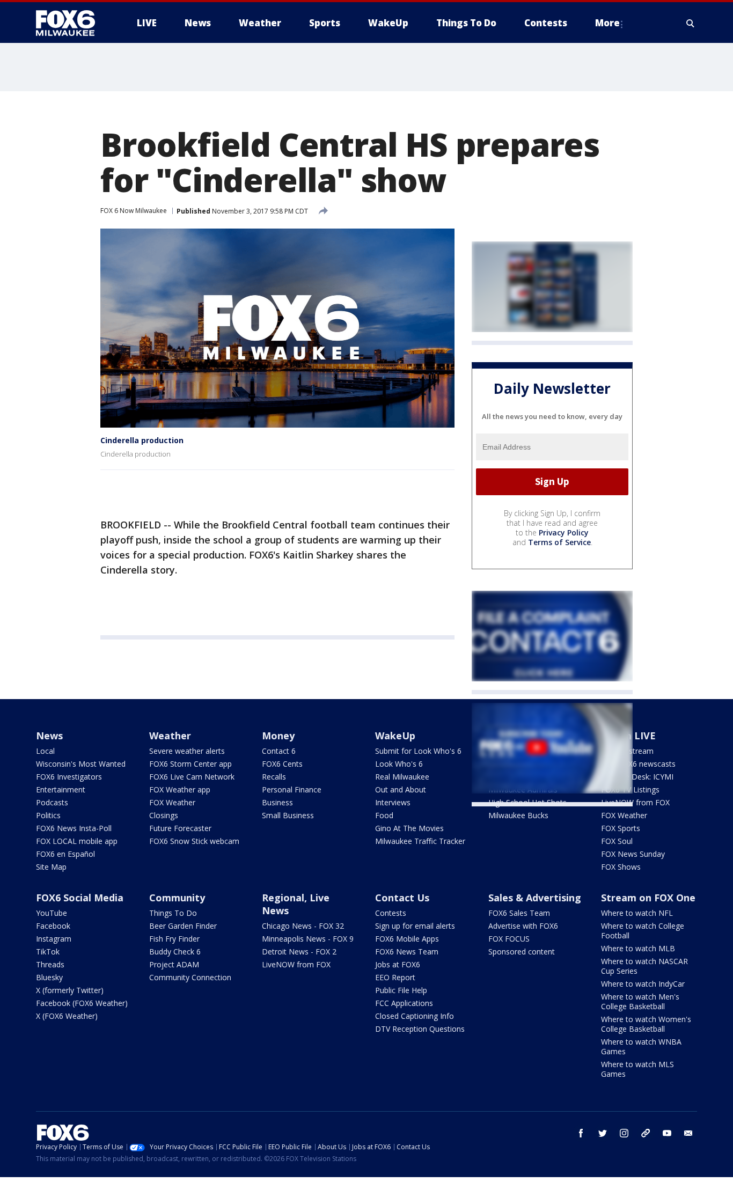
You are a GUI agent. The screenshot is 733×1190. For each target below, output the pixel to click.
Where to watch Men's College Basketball (640, 1001)
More (607, 23)
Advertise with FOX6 (523, 926)
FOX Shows (621, 867)
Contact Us (402, 897)
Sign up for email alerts (415, 926)
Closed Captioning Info (414, 1016)
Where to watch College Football (642, 931)
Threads (50, 964)
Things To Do (173, 913)
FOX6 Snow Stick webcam (194, 841)
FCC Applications (404, 1003)
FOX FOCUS (509, 939)
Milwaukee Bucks (518, 815)
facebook (581, 1133)
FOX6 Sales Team (519, 913)
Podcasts (52, 802)
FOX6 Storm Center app (190, 764)
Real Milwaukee (402, 777)
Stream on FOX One (648, 897)
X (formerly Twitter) (70, 990)
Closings (163, 815)
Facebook (53, 926)
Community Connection (190, 977)
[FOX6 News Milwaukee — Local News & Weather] (71, 23)
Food (384, 815)
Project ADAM (174, 964)
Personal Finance (291, 789)
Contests (390, 913)
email (688, 1133)
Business (277, 802)
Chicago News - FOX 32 (303, 926)
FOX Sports (620, 828)
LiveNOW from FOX (635, 802)
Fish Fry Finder (174, 939)
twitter (602, 1133)
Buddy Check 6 (175, 951)
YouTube (51, 913)
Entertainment (60, 789)
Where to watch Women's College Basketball (646, 1024)
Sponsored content (521, 951)
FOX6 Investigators (69, 777)
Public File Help (401, 990)
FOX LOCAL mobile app (77, 841)
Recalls (274, 777)
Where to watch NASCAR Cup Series (644, 966)
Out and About (400, 789)
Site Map (51, 867)
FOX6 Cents (282, 764)
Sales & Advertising (534, 897)
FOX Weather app (179, 789)
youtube (667, 1133)
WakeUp (395, 735)
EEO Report (395, 977)
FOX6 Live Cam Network (191, 777)
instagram (624, 1133)
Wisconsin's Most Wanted (81, 764)
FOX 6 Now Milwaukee (133, 210)
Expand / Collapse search (690, 23)
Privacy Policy (564, 532)
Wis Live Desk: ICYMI (637, 777)
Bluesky (49, 977)
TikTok (48, 951)
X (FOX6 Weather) (67, 1016)
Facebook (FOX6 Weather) (82, 1003)
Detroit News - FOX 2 (299, 951)
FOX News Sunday (633, 854)
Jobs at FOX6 (397, 964)
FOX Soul (617, 841)
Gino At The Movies (409, 828)
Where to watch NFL (637, 913)
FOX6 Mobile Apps (407, 939)
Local (45, 751)
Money (278, 735)
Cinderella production (142, 440)
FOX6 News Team (406, 951)
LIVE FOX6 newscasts (638, 764)
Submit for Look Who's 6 (418, 751)
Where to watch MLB (638, 948)
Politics (48, 815)
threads (645, 1133)
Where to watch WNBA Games (641, 1046)
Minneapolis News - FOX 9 (308, 939)
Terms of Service (559, 542)
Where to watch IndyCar (643, 984)
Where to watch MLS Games (637, 1069)
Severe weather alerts (187, 751)
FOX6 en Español (65, 854)
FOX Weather (172, 802)
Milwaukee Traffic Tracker (420, 841)
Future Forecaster (180, 828)
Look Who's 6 (399, 764)
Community (177, 897)
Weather (170, 735)
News (49, 735)
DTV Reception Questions (420, 1029)
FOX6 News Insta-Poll (74, 828)
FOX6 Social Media (79, 897)
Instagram (53, 939)
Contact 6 (279, 751)
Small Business (288, 815)
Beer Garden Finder (183, 926)
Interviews (393, 802)
